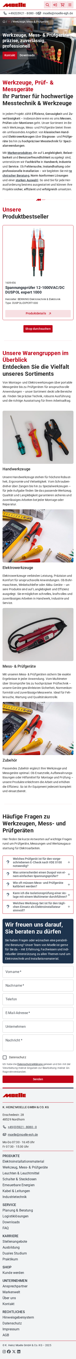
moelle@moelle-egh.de (58, 13)
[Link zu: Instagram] (4, 1352)
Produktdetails (36, 313)
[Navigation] (69, 4)
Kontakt (9, 55)
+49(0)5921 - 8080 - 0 (22, 13)
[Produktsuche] (47, 4)
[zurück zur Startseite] (5, 22)
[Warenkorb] (62, 4)
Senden (38, 1079)
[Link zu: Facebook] (9, 1352)
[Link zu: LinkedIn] (18, 1352)
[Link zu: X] (14, 1352)
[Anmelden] (55, 4)
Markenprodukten (20, 153)
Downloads (27, 55)
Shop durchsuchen (37, 329)
